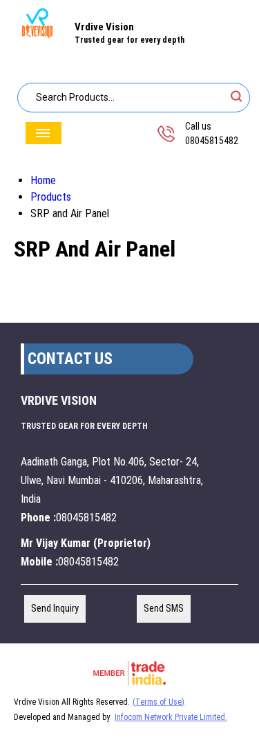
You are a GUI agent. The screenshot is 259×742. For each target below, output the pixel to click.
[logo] (37, 35)
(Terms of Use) (158, 702)
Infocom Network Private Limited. (171, 717)
